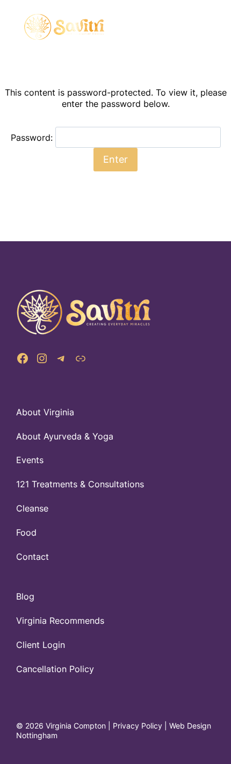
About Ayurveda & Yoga (64, 436)
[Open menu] (196, 27)
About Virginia (45, 412)
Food (26, 532)
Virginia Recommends (60, 620)
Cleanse (32, 508)
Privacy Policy (137, 725)
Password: (33, 137)
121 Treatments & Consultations (80, 484)
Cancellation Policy (55, 669)
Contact (32, 556)
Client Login (40, 644)
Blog (25, 596)
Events (30, 460)
